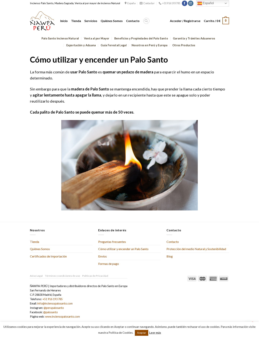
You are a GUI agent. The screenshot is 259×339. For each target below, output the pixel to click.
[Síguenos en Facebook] (184, 3)
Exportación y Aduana (81, 45)
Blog (169, 256)
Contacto (133, 21)
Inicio (64, 21)
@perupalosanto (54, 307)
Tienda (76, 21)
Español (208, 3)
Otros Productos (183, 45)
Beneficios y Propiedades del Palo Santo (141, 38)
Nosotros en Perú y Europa (149, 45)
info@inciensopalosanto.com (55, 303)
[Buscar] (146, 21)
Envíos (102, 256)
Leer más (155, 332)
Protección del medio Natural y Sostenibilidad (196, 249)
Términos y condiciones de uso (62, 275)
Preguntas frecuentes (112, 241)
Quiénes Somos (112, 21)
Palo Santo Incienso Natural (60, 38)
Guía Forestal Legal (113, 45)
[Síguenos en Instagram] (190, 3)
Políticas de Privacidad (95, 275)
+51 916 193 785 (52, 299)
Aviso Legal (36, 275)
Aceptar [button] (141, 332)
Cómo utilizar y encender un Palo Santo (123, 249)
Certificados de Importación (48, 256)
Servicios (90, 21)
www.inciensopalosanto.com (62, 316)
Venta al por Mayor (96, 38)
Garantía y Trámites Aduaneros (194, 38)
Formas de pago (108, 263)
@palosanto (50, 312)
